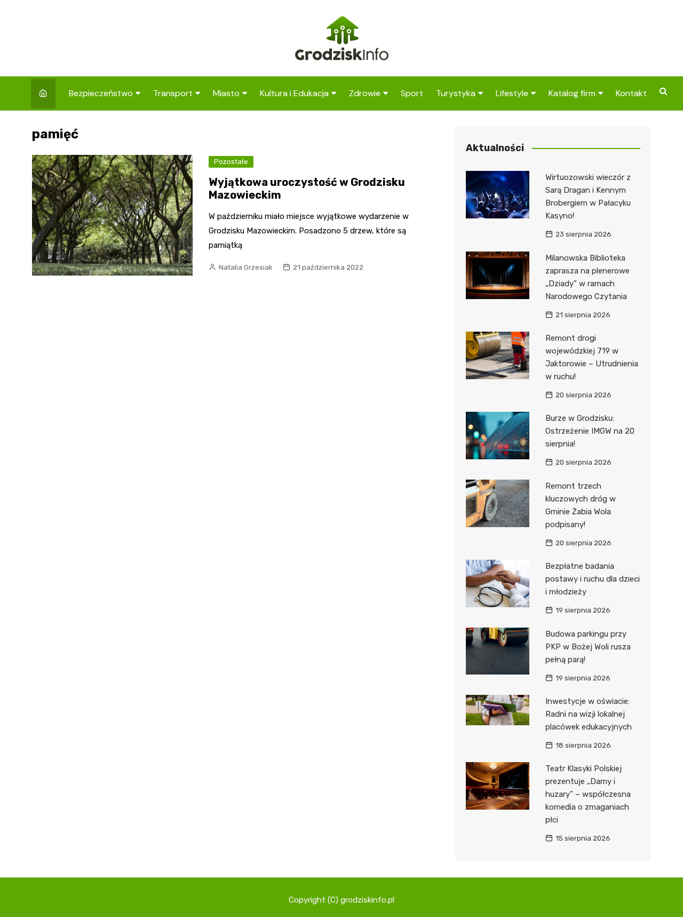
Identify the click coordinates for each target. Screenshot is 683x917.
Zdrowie (364, 93)
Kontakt (631, 93)
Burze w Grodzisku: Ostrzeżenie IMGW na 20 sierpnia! (589, 431)
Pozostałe (231, 162)
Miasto (226, 93)
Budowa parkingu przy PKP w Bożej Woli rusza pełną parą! (588, 646)
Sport (412, 93)
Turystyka (455, 93)
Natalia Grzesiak (246, 267)
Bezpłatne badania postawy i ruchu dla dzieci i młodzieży (592, 579)
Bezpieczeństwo (101, 93)
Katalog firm (572, 93)
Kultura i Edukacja (294, 93)
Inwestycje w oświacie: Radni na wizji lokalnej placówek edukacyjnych (588, 714)
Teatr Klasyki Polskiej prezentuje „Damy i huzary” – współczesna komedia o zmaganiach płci (588, 794)
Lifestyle (512, 93)
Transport (173, 93)
